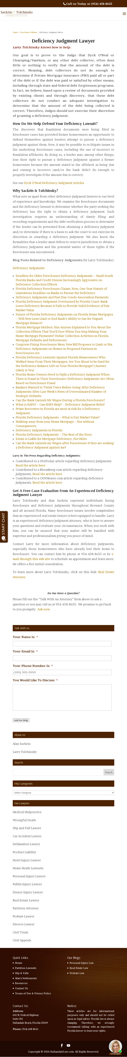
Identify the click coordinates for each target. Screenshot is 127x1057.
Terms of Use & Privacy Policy (33, 993)
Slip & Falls (22, 973)
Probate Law (77, 973)
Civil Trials (20, 932)
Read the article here (30, 465)
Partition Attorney (26, 908)
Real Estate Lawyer (26, 900)
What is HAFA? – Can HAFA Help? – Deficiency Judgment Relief (60, 404)
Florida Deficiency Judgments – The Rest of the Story (54, 434)
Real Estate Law (79, 968)
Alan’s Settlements (26, 978)
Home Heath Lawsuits (28, 868)
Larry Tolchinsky (25, 752)
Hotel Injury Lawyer (27, 860)
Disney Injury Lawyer (28, 892)
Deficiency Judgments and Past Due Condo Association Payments (62, 297)
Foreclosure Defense (28, 32)
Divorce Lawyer (24, 924)
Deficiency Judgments (29, 268)
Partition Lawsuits (25, 968)
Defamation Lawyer (26, 844)
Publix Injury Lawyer (27, 884)
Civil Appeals (22, 940)
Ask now (44, 609)
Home (15, 32)
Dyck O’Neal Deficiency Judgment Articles (54, 183)
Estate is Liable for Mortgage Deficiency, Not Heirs (51, 439)
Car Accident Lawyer (27, 836)
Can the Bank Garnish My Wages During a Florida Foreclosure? (60, 400)
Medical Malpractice (27, 812)
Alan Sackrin (22, 743)
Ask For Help (21, 720)
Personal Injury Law (82, 962)
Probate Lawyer (23, 916)
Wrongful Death (24, 820)
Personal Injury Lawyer (29, 876)
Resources (21, 983)
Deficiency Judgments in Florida (39, 430)
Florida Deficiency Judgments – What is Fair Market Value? (58, 417)
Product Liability (24, 852)
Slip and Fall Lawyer (27, 828)
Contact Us (21, 988)
